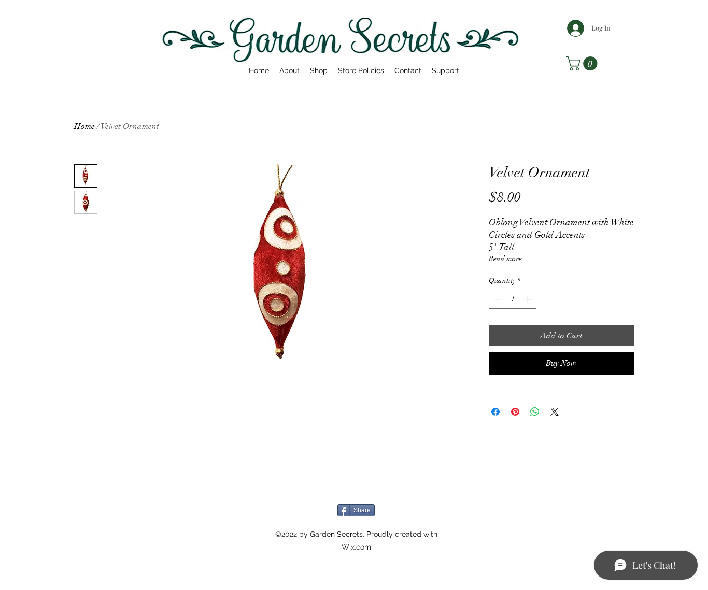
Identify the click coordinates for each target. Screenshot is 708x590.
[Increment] (528, 299)
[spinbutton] (512, 299)
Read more (505, 258)
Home (84, 126)
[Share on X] (554, 412)
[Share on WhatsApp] (535, 412)
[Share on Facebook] (495, 412)
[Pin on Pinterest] (515, 412)
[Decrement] (496, 299)
